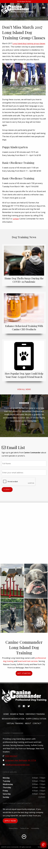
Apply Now (10, 821)
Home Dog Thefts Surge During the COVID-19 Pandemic (24, 280)
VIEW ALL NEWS (24, 389)
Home (6, 714)
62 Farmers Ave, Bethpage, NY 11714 (20, 760)
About (28, 723)
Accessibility (35, 828)
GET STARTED (24, 673)
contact (16, 218)
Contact (37, 723)
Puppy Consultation (36, 719)
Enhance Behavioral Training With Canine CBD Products (24, 327)
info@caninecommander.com (17, 764)
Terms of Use (24, 828)
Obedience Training (35, 714)
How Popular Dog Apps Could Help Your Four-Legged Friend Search (24, 375)
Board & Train (17, 714)
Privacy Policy (13, 828)
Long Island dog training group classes (29, 43)
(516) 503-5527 (11, 756)
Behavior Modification (13, 719)
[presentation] (19, 481)
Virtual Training (15, 723)
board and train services (28, 661)
